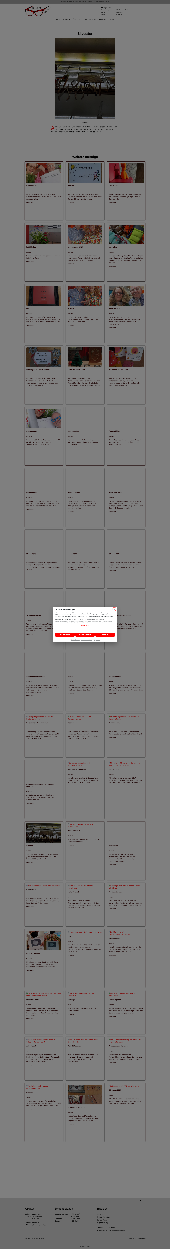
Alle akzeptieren (65, 634)
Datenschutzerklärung (86, 640)
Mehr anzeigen (85, 625)
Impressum (97, 640)
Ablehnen (105, 634)
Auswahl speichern (85, 634)
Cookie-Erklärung (75, 640)
